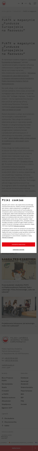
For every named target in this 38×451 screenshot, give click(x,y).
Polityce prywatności (19, 226)
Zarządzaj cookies (18, 249)
